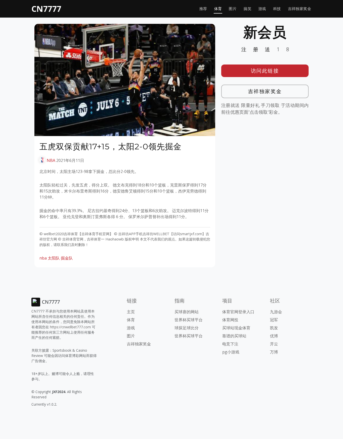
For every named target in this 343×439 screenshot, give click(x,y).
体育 (218, 8)
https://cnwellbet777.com (70, 327)
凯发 (274, 328)
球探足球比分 (187, 328)
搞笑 (247, 8)
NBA (51, 160)
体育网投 (230, 320)
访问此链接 (265, 70)
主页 (131, 312)
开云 (274, 344)
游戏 (262, 8)
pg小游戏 (230, 352)
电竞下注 (230, 344)
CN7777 (46, 8)
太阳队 (54, 258)
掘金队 (67, 258)
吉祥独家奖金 (299, 8)
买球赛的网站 (187, 312)
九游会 (276, 312)
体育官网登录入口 (238, 312)
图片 (233, 8)
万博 (274, 352)
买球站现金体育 (236, 328)
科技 (277, 8)
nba (43, 258)
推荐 (203, 8)
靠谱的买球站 (234, 336)
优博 (274, 336)
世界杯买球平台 (189, 320)
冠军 (274, 320)
